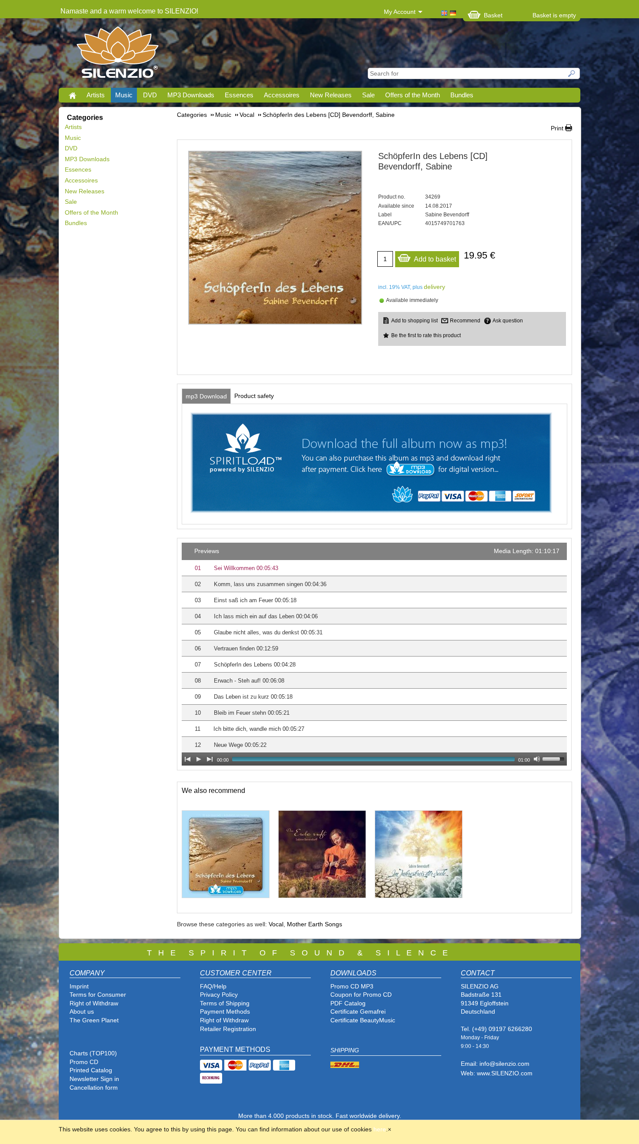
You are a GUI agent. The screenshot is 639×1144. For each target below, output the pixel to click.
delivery (434, 286)
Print (557, 128)
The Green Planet (94, 1020)
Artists (96, 95)
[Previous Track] (187, 759)
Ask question (508, 321)
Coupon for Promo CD (361, 994)
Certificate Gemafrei (358, 1011)
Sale (368, 95)
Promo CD (84, 1061)
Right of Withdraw (94, 1003)
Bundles (461, 95)
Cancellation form (95, 1087)
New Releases (331, 95)
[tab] (206, 396)
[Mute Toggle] (536, 759)
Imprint (79, 986)
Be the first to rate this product (426, 335)
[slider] (554, 758)
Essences (239, 95)
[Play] (198, 759)
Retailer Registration (228, 1028)
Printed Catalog (91, 1070)
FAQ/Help (213, 986)
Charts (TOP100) (93, 1053)
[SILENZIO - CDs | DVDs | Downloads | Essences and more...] (117, 54)
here (379, 1129)
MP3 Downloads (190, 95)
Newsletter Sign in (94, 1078)
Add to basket (435, 259)
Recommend (465, 321)
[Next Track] (209, 759)
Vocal (276, 924)
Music (124, 95)
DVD (150, 95)
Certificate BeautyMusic (362, 1020)
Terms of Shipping (225, 1003)
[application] (374, 654)
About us (82, 1011)
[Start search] (572, 73)
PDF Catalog (348, 1003)
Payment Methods (225, 1011)
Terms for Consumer (98, 994)
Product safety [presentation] (254, 395)
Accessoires (282, 95)
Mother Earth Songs (314, 924)
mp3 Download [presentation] (206, 396)
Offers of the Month (412, 95)
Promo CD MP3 (351, 986)
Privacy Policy (219, 994)
